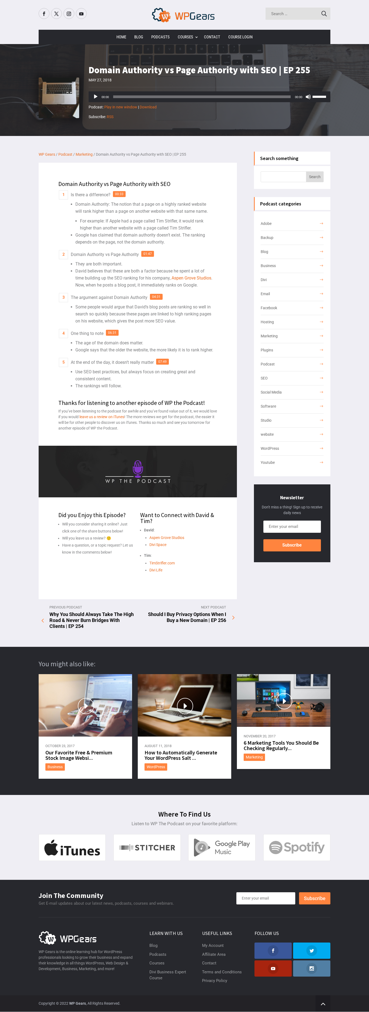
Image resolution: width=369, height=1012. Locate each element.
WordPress (270, 448)
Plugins (267, 350)
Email (265, 294)
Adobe (266, 223)
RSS (110, 117)
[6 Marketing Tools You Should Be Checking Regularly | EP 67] (283, 700)
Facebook (269, 308)
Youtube (268, 462)
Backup (267, 237)
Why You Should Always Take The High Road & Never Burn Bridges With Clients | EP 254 (91, 620)
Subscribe (292, 545)
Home (121, 37)
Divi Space (157, 544)
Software (268, 406)
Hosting (267, 322)
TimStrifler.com (162, 563)
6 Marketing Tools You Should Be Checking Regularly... (281, 745)
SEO (264, 378)
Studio (266, 420)
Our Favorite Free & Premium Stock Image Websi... (78, 755)
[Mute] (308, 96)
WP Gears (77, 1003)
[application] (209, 96)
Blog (138, 37)
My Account (213, 945)
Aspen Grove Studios (191, 278)
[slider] (320, 96)
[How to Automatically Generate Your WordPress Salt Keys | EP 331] (184, 705)
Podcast (268, 364)
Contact (212, 37)
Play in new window (120, 107)
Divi (264, 280)
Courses (185, 37)
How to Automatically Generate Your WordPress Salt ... (181, 755)
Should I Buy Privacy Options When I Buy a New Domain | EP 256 (187, 617)
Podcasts (160, 37)
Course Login (240, 37)
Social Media (271, 392)
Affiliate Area (214, 954)
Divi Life (155, 570)
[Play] (95, 96)
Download (148, 107)
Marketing (269, 336)
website (267, 434)
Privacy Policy (214, 980)
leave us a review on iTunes (101, 417)
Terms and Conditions (222, 972)
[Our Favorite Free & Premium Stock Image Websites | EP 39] (85, 705)
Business (268, 266)
